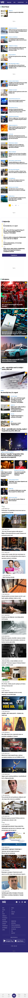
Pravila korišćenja (15, 925)
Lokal (3, 929)
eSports (4, 923)
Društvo (11, 10)
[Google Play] (8, 941)
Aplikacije (13, 929)
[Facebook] (16, 902)
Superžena (4, 921)
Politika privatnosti (16, 927)
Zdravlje (4, 915)
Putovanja (4, 917)
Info (3, 907)
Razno (2, 390)
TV (11, 909)
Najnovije (9, 2)
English (13, 911)
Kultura (4, 919)
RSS (12, 931)
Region (12, 413)
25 (15, 205)
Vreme (12, 913)
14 (8, 396)
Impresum (13, 923)
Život (3, 913)
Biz (3, 911)
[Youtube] (25, 902)
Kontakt (13, 933)
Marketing (13, 921)
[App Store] (19, 941)
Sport (3, 909)
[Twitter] (19, 902)
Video (12, 907)
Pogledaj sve (14, 255)
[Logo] (2, 2)
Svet (12, 421)
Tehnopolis (4, 330)
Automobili (4, 357)
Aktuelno (11, 134)
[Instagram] (22, 902)
